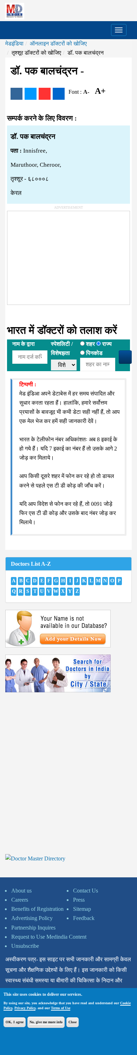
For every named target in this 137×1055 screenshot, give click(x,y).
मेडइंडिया (14, 44)
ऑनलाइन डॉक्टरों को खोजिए (58, 44)
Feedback (83, 918)
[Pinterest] (45, 94)
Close (72, 1022)
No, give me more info (46, 1022)
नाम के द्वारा (23, 344)
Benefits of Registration (37, 909)
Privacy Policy (24, 1008)
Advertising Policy (32, 918)
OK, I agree (15, 1022)
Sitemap (82, 909)
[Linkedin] (59, 94)
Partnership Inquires (33, 928)
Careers (19, 900)
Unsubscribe (25, 946)
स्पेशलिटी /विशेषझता (62, 348)
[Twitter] (31, 94)
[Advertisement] (60, 255)
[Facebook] (16, 94)
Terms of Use (60, 1008)
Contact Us (85, 891)
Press (79, 900)
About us (21, 891)
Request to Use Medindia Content (48, 937)
